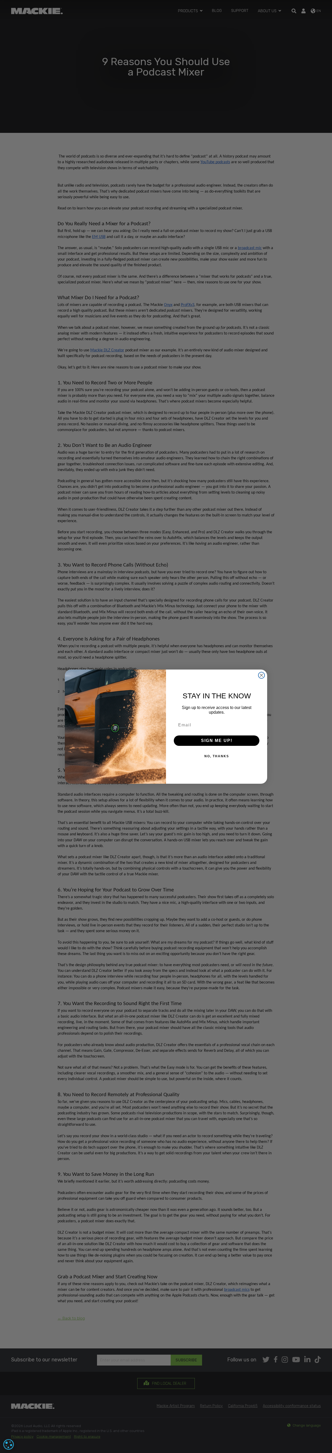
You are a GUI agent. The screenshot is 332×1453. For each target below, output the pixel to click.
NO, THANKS (216, 756)
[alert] (9, 1444)
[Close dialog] (261, 675)
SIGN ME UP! (216, 740)
